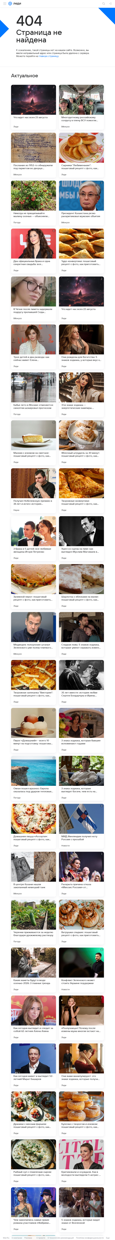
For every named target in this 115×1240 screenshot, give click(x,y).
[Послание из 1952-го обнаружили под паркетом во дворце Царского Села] (33, 155)
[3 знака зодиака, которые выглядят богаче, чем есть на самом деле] (81, 778)
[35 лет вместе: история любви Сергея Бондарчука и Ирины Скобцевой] (81, 682)
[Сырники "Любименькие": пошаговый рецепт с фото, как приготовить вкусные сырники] (81, 155)
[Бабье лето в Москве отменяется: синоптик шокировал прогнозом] (33, 394)
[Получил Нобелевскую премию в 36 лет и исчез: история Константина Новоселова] (33, 490)
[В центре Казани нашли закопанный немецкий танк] (33, 874)
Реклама (28, 1238)
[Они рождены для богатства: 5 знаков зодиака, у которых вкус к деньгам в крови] (81, 346)
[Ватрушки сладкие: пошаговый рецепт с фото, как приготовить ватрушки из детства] (81, 922)
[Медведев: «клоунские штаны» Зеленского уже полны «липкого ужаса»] (33, 634)
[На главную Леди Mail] (16, 3)
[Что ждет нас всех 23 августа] (33, 107)
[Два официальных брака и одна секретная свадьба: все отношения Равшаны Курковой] (33, 251)
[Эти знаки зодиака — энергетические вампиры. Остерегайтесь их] (81, 394)
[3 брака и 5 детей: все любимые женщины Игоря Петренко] (33, 538)
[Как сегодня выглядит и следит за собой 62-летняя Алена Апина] (33, 1018)
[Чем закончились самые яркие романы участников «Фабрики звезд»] (33, 1209)
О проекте (40, 1238)
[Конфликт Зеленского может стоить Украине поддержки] (81, 970)
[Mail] (10, 3)
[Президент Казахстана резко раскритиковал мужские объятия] (81, 203)
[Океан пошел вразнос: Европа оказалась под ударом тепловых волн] (33, 778)
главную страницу (48, 56)
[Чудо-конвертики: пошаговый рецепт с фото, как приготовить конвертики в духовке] (81, 251)
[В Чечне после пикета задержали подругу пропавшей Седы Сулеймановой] (33, 299)
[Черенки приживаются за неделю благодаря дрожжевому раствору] (33, 922)
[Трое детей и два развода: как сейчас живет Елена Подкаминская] (33, 346)
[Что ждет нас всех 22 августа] (81, 299)
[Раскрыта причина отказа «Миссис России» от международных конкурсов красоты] (81, 874)
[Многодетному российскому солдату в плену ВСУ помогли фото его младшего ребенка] (81, 107)
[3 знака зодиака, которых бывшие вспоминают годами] (81, 730)
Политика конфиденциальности (90, 1238)
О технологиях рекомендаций (61, 1238)
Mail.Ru (6, 1238)
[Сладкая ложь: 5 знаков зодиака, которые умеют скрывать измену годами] (81, 634)
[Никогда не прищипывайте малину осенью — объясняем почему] (33, 203)
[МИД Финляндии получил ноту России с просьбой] (81, 826)
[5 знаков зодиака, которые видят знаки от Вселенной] (81, 1209)
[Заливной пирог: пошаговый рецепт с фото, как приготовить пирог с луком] (33, 586)
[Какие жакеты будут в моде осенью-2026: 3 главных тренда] (33, 970)
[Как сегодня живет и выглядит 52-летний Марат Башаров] (33, 1065)
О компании (17, 1238)
